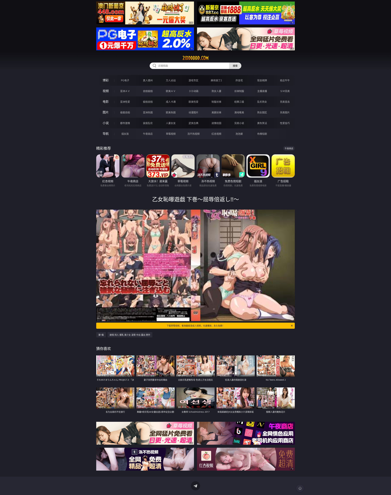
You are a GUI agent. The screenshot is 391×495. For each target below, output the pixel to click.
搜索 (235, 65)
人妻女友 (171, 123)
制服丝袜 (216, 101)
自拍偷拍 (148, 91)
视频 (106, 91)
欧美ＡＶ (171, 91)
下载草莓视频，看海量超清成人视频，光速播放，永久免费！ (195, 325)
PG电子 (125, 80)
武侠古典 (193, 123)
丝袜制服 (239, 91)
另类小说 (239, 123)
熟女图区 (262, 112)
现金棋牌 (262, 80)
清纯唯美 (239, 112)
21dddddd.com (196, 58)
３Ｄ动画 (193, 91)
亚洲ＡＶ (125, 91)
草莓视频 (171, 133)
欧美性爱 (193, 101)
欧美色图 (171, 112)
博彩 (106, 80)
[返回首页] (300, 488)
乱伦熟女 (262, 101)
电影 (106, 102)
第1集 (101, 334)
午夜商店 (148, 133)
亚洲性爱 (125, 101)
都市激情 (125, 123)
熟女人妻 (216, 91)
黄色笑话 (262, 123)
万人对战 (171, 80)
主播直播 (262, 91)
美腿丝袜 (216, 112)
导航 (106, 134)
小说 (106, 123)
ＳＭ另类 (285, 91)
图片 (106, 112)
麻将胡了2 (216, 80)
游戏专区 (193, 80)
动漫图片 (193, 112)
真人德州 (148, 80)
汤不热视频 (193, 133)
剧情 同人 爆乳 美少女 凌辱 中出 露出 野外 (130, 334)
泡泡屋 (239, 133)
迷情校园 (216, 123)
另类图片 (285, 112)
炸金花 (239, 80)
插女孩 (125, 133)
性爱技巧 (285, 123)
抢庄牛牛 (285, 80)
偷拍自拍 (148, 101)
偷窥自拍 (125, 112)
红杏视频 (216, 133)
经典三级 (239, 101)
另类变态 (285, 101)
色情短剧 (262, 133)
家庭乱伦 (148, 123)
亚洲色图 (148, 112)
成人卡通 (171, 101)
